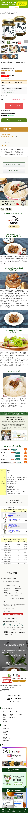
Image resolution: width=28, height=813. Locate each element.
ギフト (17, 711)
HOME (1, 12)
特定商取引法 (6, 740)
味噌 (12, 12)
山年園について (7, 728)
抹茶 (4, 717)
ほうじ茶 (5, 721)
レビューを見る (18, 70)
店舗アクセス (6, 732)
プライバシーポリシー (5, 690)
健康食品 (12, 715)
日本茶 (4, 715)
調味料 (8, 12)
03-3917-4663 (5, 689)
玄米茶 (4, 719)
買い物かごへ (14, 226)
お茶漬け (12, 717)
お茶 (2, 711)
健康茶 (4, 714)
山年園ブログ (6, 738)
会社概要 (5, 737)
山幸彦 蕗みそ (17, 12)
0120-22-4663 (16, 699)
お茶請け (12, 714)
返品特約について (5, 110)
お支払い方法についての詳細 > (17, 598)
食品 (5, 12)
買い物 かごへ (25, 449)
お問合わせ (5, 734)
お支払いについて (7, 731)
